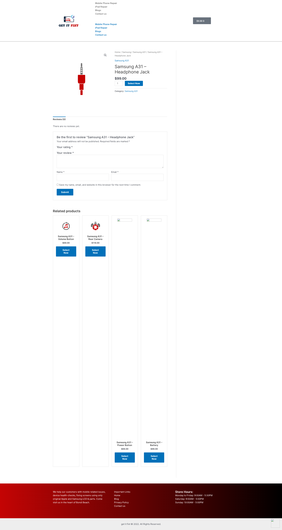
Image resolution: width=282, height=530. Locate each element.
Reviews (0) (59, 119)
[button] (140, 21)
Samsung (126, 52)
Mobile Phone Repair (106, 3)
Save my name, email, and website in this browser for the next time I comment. (100, 184)
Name (60, 172)
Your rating (65, 147)
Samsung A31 (139, 52)
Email (115, 172)
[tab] (59, 119)
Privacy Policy (121, 502)
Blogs (98, 10)
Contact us (100, 14)
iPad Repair (101, 6)
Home (117, 52)
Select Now (134, 83)
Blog (116, 498)
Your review (65, 152)
